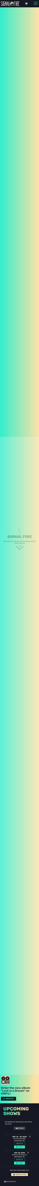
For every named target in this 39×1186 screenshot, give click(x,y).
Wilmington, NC (19, 1157)
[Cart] (26, 3)
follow (21, 1128)
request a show (21, 1174)
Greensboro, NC (19, 1140)
